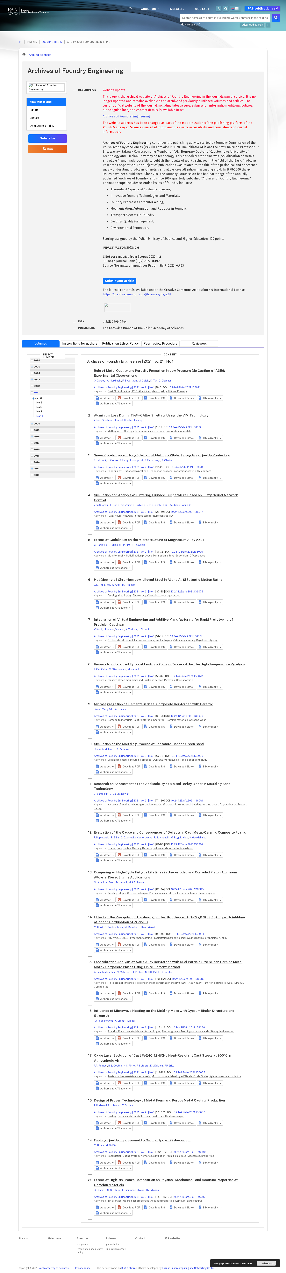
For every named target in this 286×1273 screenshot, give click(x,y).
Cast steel (159, 719)
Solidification (122, 391)
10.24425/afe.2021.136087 (189, 1072)
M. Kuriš (99, 927)
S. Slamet (100, 1190)
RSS (49, 148)
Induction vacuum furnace (150, 431)
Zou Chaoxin (101, 505)
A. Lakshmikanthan (105, 972)
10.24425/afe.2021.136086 (188, 1027)
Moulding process (141, 759)
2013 (37, 468)
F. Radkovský (152, 460)
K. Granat (120, 1020)
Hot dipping (125, 595)
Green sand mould (119, 759)
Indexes (175, 8)
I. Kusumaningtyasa (133, 1190)
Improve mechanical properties (199, 937)
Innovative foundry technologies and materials (135, 804)
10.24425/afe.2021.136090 (189, 1196)
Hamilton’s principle (214, 982)
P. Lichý (124, 460)
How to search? (191, 24)
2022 (37, 386)
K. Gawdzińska (197, 837)
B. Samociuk (101, 793)
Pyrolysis (169, 680)
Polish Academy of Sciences (53, 1268)
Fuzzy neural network (120, 515)
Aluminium (144, 391)
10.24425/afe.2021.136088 (189, 1112)
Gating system (131, 1155)
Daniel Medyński (104, 709)
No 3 (39, 407)
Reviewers (199, 343)
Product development (121, 640)
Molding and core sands (195, 1031)
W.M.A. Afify (114, 584)
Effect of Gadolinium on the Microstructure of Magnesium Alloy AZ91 (149, 540)
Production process (161, 471)
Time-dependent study (193, 759)
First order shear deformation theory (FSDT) (161, 982)
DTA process (197, 555)
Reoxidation (115, 1155)
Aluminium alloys (177, 1155)
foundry (112, 680)
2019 (37, 430)
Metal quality (160, 391)
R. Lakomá (100, 460)
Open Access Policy (42, 126)
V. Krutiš (99, 629)
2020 (37, 423)
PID (171, 515)
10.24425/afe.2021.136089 (189, 1152)
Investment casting (185, 471)
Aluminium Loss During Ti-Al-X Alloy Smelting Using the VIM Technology (151, 415)
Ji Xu (166, 505)
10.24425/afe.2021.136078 (187, 676)
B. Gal (113, 793)
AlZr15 (223, 937)
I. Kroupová (137, 460)
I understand (266, 1263)
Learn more (246, 1263)
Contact (202, 8)
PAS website (172, 1238)
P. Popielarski (102, 837)
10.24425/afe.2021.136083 (187, 889)
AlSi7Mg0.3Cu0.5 (118, 937)
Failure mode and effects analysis (173, 848)
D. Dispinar (165, 380)
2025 (37, 366)
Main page (54, 1238)
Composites (124, 848)
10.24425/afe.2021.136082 (187, 844)
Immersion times (187, 893)
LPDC (134, 391)
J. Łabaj (138, 420)
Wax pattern (204, 471)
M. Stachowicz (117, 669)
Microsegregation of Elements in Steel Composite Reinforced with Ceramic (153, 704)
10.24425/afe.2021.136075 (187, 551)
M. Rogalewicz (179, 837)
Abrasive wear (197, 719)
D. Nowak (123, 793)
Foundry (113, 1031)
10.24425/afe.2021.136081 (187, 800)
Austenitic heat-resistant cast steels (129, 1076)
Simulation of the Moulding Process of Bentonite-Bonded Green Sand (149, 744)
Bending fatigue (117, 893)
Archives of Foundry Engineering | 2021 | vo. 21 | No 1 (124, 387)
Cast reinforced (143, 719)
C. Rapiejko (101, 544)
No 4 (39, 402)
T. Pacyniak (138, 544)
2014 (37, 462)
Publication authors (116, 1249)
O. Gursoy (100, 380)
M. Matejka (131, 927)
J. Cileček (144, 629)
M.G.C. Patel (152, 972)
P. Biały (131, 1020)
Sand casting (194, 1200)
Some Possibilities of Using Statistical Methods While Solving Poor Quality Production (162, 455)
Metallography (116, 555)
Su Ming (141, 505)
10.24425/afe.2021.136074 (187, 511)
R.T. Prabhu (137, 972)
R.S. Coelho (115, 1065)
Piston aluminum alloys (163, 893)
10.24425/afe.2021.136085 (188, 978)
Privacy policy (82, 1268)
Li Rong (114, 505)
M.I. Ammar (128, 584)
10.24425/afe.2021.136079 (187, 716)
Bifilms (172, 391)
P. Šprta (109, 629)
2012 (36, 475)
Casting (137, 848)
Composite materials (120, 719)
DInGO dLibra (128, 1268)
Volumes (40, 343)
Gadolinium (182, 555)
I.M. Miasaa (152, 1190)
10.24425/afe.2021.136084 (188, 934)
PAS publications (261, 8)
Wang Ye (186, 505)
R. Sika (115, 837)
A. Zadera (131, 629)
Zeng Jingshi (154, 505)
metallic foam (142, 1116)
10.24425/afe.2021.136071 (184, 387)
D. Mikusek (115, 544)
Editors (34, 110)
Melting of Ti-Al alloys (121, 431)
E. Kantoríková (147, 927)
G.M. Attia (99, 584)
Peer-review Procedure (160, 343)
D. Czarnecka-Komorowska (137, 837)
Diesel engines (206, 893)
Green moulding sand (130, 680)
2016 (37, 449)
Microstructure (161, 1076)
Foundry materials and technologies (139, 1031)
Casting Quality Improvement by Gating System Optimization (142, 1140)
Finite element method (121, 982)
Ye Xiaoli (175, 505)
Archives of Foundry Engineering (126, 116)
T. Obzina (166, 460)
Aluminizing (140, 595)
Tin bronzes (115, 1200)
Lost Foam (158, 1116)
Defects (147, 848)
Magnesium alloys (164, 555)
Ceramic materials (178, 719)
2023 (37, 379)
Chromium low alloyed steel (163, 595)
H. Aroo (110, 882)
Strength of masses (222, 1031)
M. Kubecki (134, 669)
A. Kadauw (123, 749)
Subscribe (47, 138)
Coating (112, 595)
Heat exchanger (174, 1116)
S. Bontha (166, 972)
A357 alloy (195, 982)
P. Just (127, 544)
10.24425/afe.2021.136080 (187, 755)
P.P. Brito (169, 1065)
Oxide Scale (200, 1076)
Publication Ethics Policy (120, 343)
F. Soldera (143, 1065)
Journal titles (52, 41)
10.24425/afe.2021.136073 (186, 467)
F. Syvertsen (129, 380)
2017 (37, 443)
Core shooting (184, 680)
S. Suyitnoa (114, 1190)
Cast (111, 391)
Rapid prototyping (207, 640)
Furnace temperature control (151, 515)
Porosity (182, 391)
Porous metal (126, 1116)
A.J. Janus (120, 709)
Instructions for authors (79, 343)
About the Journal (41, 102)
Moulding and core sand (204, 804)
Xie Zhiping (127, 505)
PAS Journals (83, 1244)
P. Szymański (162, 837)
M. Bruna (99, 1145)
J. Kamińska (101, 669)
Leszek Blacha (124, 420)
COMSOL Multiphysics (166, 759)
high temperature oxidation (225, 1076)
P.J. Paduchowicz (104, 1020)
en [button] (237, 8)
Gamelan (180, 1200)
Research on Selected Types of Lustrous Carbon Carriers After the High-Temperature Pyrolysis (169, 664)
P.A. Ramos (100, 1065)
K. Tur (154, 380)
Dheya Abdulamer (105, 749)
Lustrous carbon (154, 680)
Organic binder (229, 804)
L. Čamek (113, 460)
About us (149, 8)
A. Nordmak (114, 380)
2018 (37, 436)
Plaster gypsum (171, 1031)
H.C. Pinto (129, 1065)
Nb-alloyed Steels (181, 1076)
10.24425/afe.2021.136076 (187, 591)
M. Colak (144, 380)
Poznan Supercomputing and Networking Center (188, 1268)
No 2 (39, 411)
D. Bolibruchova (114, 927)
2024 (37, 373)
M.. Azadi (121, 882)
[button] (129, 398)
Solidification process (139, 555)
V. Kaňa (119, 629)
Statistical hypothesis (136, 471)
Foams (112, 848)
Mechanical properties (176, 804)
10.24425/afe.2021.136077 (186, 636)
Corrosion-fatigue (138, 893)
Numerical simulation (153, 1155)
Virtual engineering (184, 640)
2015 (37, 455)
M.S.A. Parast (136, 882)
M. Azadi (99, 882)
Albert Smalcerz (104, 420)
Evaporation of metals (178, 431)
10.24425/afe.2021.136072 (185, 427)
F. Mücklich (156, 1065)
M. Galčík (111, 1145)
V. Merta (116, 1105)
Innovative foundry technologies (153, 640)
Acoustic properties (162, 1200)
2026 (37, 360)
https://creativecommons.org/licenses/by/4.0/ (137, 294)
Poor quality (115, 471)
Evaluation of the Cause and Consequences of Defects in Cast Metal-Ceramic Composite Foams (170, 832)
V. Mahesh (123, 972)
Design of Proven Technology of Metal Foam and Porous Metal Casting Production (159, 1100)
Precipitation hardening (167, 937)
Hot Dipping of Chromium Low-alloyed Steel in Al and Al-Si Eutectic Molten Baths (158, 580)
